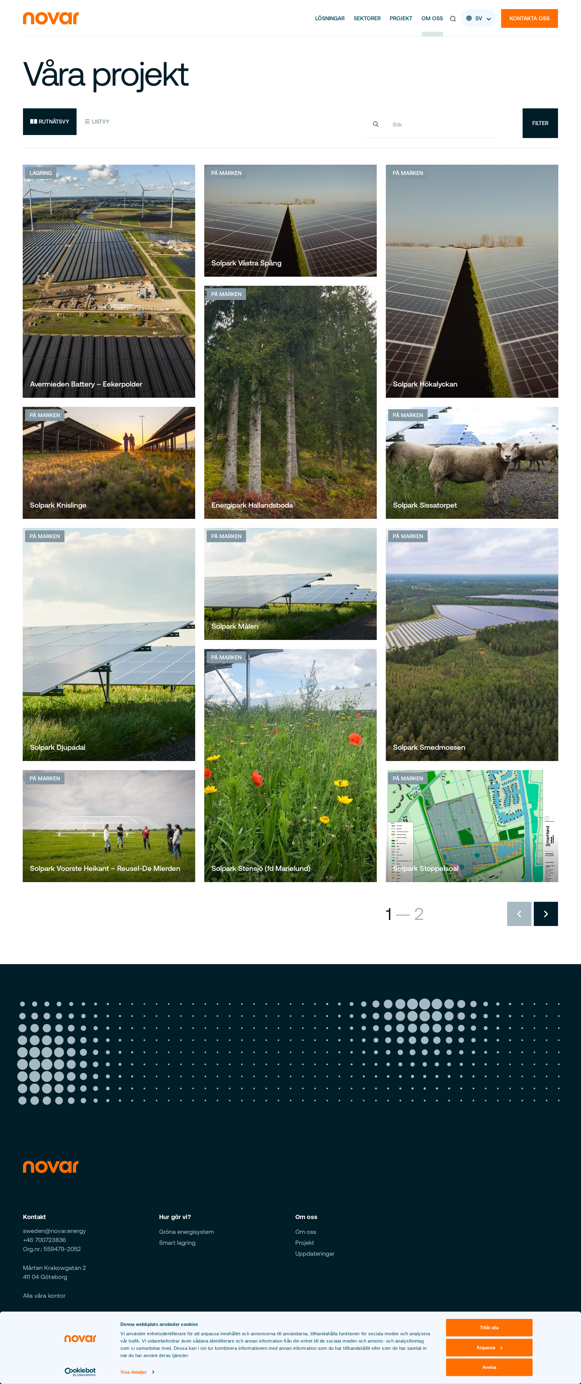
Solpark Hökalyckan (425, 384)
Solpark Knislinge (58, 505)
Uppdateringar (315, 1253)
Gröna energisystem (186, 1231)
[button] (453, 18)
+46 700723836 (44, 1239)
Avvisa (489, 1367)
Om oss (432, 18)
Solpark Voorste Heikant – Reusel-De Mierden (105, 868)
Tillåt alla (489, 1327)
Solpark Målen (235, 626)
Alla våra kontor (44, 1295)
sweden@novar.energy (54, 1230)
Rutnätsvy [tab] (53, 121)
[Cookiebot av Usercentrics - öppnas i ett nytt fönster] (80, 1372)
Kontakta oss (530, 18)
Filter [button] (540, 123)
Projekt (401, 18)
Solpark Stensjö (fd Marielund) (261, 868)
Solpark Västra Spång (246, 263)
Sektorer (367, 18)
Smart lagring (177, 1242)
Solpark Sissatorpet (425, 505)
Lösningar (330, 18)
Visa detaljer (133, 1372)
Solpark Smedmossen (429, 747)
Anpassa (486, 1347)
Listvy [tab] (100, 121)
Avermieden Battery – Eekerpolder (86, 384)
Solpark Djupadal (57, 747)
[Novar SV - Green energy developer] (51, 17)
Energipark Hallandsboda (252, 505)
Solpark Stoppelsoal (425, 868)
